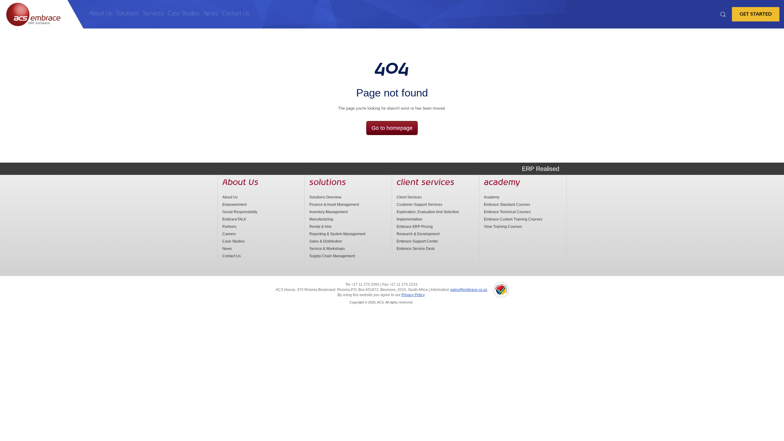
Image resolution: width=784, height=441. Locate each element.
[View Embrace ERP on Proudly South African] (501, 289)
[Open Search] (723, 14)
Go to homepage (392, 128)
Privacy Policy (412, 295)
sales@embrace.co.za (468, 290)
